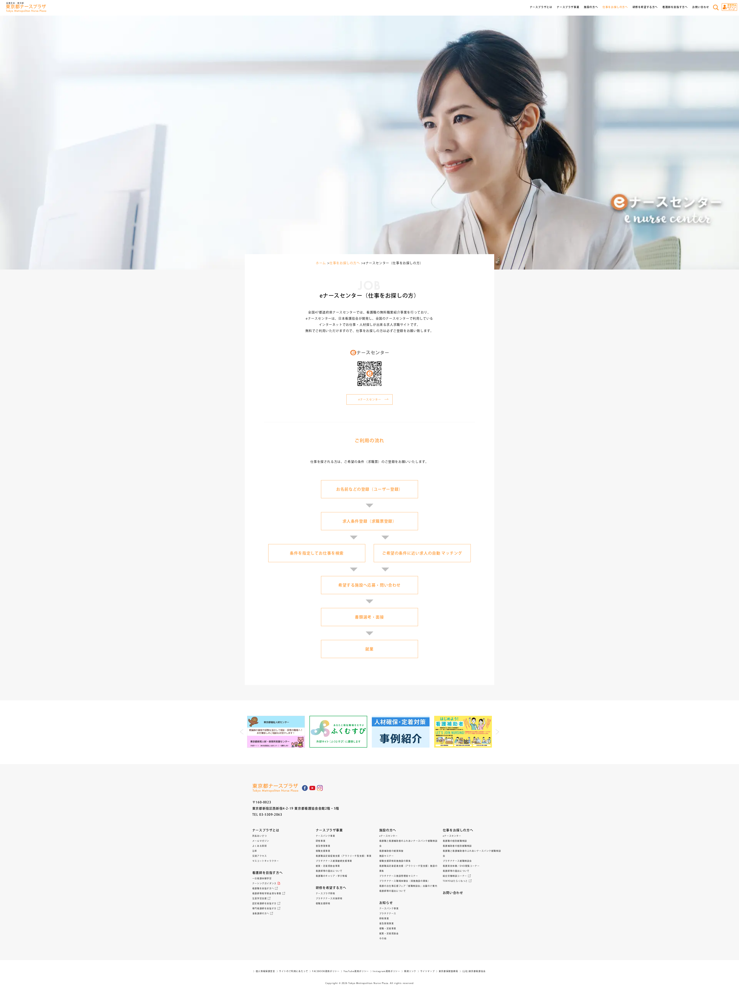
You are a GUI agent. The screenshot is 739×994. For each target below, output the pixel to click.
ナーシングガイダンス (264, 883)
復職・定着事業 (387, 928)
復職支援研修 (323, 903)
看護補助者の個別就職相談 (457, 846)
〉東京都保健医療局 (447, 971)
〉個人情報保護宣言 (264, 971)
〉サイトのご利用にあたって (292, 971)
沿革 (254, 851)
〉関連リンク (409, 971)
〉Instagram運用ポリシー (385, 971)
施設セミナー (386, 856)
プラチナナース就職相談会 (457, 861)
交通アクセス (259, 856)
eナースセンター (388, 836)
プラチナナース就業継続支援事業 (334, 861)
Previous (242, 732)
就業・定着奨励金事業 (328, 866)
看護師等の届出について (329, 871)
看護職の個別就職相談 (455, 841)
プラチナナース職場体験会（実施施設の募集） (404, 881)
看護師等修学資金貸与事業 (266, 893)
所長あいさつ (259, 836)
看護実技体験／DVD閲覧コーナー (461, 866)
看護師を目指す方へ (267, 872)
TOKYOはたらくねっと (455, 881)
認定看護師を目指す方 (264, 903)
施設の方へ (387, 830)
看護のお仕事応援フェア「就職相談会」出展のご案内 (408, 886)
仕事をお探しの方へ (458, 830)
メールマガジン (260, 841)
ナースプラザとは (265, 830)
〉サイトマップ (426, 971)
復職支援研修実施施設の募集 (395, 861)
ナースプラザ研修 (325, 893)
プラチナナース (387, 913)
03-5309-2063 (270, 814)
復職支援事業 (323, 851)
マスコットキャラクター (265, 861)
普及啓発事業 (323, 846)
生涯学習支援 (259, 898)
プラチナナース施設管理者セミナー (398, 876)
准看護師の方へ (260, 913)
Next (497, 732)
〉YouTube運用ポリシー (355, 971)
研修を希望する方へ (331, 887)
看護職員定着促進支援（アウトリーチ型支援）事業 (344, 856)
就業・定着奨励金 (389, 933)
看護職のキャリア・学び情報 (331, 876)
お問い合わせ (700, 7)
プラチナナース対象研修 (329, 898)
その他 (383, 938)
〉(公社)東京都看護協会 (473, 971)
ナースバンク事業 (325, 836)
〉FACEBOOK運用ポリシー (324, 971)
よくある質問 (259, 846)
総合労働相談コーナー (455, 876)
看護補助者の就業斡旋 (391, 851)
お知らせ (386, 902)
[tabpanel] (276, 732)
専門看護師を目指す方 (264, 908)
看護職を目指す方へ (263, 888)
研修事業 (320, 841)
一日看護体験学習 (262, 878)
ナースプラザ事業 (329, 830)
